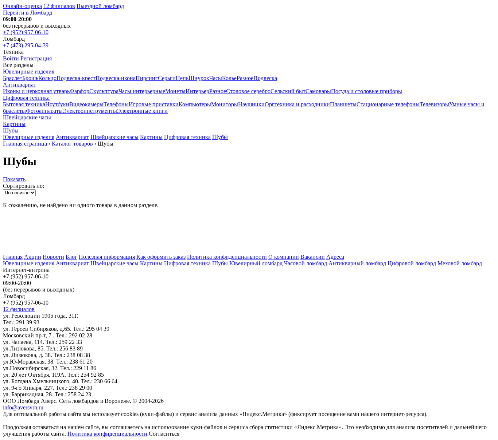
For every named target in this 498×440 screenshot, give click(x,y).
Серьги (167, 78)
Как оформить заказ (161, 257)
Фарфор (79, 91)
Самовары (318, 91)
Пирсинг (147, 78)
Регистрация (36, 58)
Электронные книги (142, 111)
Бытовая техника (24, 104)
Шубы (11, 130)
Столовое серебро (248, 91)
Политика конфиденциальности (227, 257)
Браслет (12, 78)
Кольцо (47, 78)
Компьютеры (195, 104)
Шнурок (198, 78)
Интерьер (197, 91)
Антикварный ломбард (357, 263)
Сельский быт (288, 91)
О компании (283, 257)
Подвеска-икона (116, 78)
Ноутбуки (57, 104)
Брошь (30, 78)
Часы (215, 78)
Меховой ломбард (459, 263)
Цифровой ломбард (412, 263)
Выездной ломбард (100, 6)
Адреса (335, 257)
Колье (229, 78)
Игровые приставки (154, 104)
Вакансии (312, 257)
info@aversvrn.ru (23, 407)
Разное (245, 78)
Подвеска (265, 78)
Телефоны (116, 104)
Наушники (251, 104)
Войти (11, 58)
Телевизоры (434, 104)
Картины (14, 124)
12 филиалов (59, 6)
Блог (71, 257)
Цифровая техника (26, 98)
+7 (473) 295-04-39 (25, 45)
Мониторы (224, 104)
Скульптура (103, 91)
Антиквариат (19, 85)
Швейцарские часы (27, 117)
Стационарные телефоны (388, 104)
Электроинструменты (90, 111)
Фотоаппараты (44, 111)
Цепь (182, 78)
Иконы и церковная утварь (36, 91)
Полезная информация (107, 257)
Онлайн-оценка (22, 6)
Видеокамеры (86, 104)
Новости (53, 257)
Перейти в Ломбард (27, 12)
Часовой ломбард (305, 263)
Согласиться (164, 434)
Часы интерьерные (141, 91)
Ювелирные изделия (28, 71)
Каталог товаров (73, 143)
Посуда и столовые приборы (366, 91)
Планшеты (343, 104)
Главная (13, 257)
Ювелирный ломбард (256, 263)
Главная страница (25, 143)
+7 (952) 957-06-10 (25, 32)
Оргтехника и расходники (297, 104)
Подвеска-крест (76, 78)
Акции (32, 257)
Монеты (175, 91)
